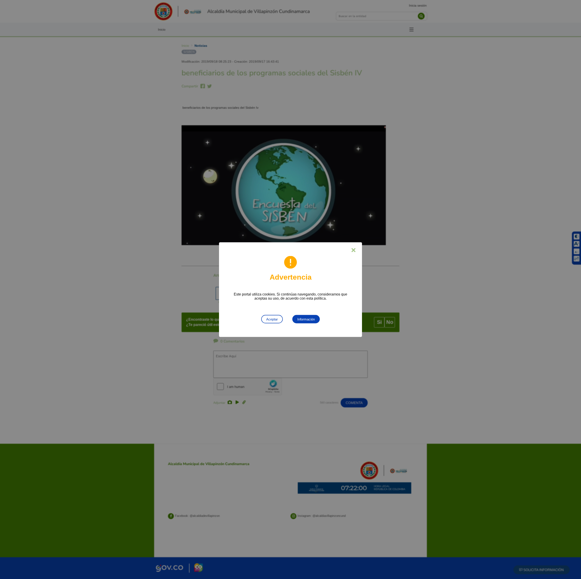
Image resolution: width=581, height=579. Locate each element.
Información (306, 319)
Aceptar (272, 319)
